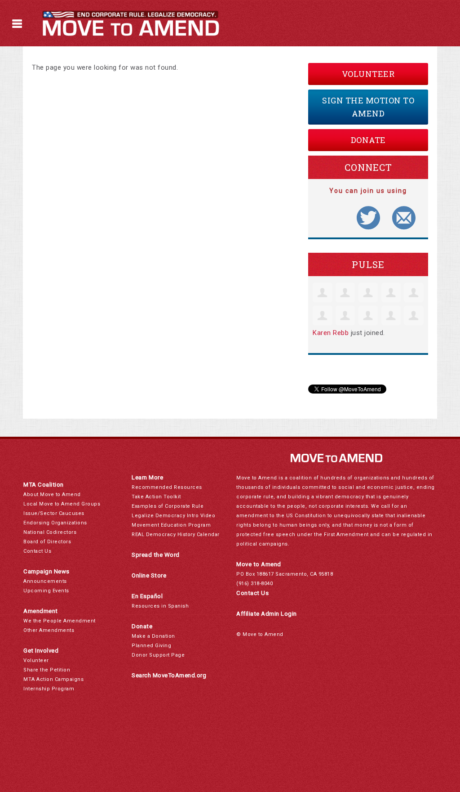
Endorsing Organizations (55, 523)
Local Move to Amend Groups (61, 504)
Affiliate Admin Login (266, 613)
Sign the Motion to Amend (368, 107)
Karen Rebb (331, 333)
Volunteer (368, 73)
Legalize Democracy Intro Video (173, 516)
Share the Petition (46, 670)
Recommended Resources (167, 487)
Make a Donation (153, 636)
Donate (368, 139)
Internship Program (48, 689)
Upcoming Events (46, 591)
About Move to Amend (52, 494)
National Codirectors (49, 532)
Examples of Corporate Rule (167, 506)
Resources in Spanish (160, 606)
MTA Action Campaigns (53, 679)
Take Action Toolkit (156, 497)
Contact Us (37, 551)
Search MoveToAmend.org (169, 675)
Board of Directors (47, 542)
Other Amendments (48, 630)
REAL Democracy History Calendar (176, 534)
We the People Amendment (59, 621)
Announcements (45, 581)
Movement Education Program (171, 525)
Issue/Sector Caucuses (53, 513)
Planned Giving (151, 646)
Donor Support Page (158, 655)
